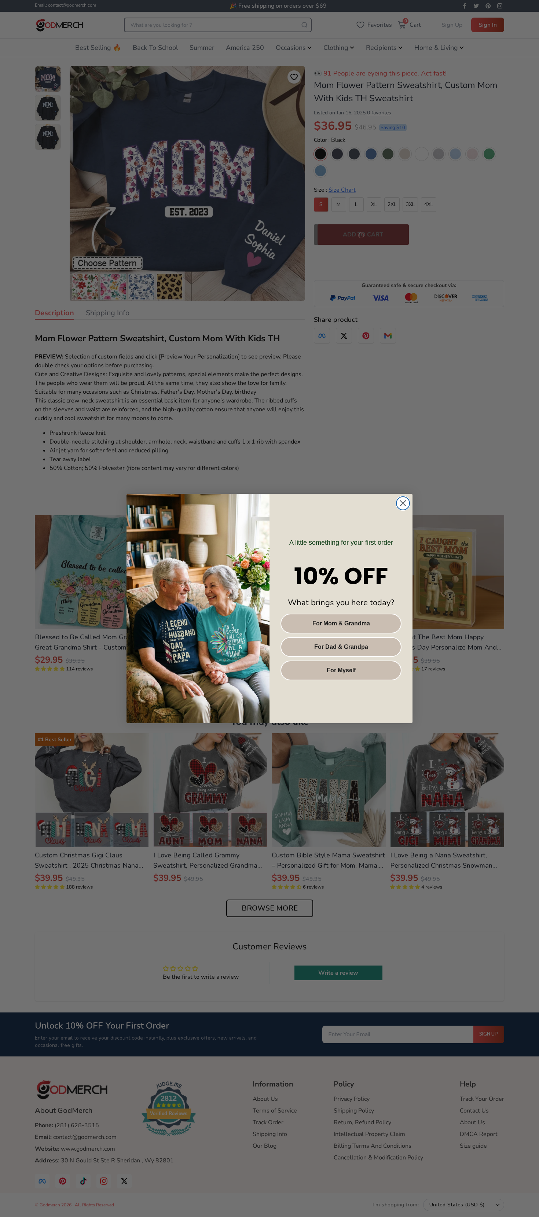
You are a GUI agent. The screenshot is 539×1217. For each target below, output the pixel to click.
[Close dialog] (403, 503)
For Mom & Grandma (341, 623)
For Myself (341, 670)
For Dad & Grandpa (341, 647)
